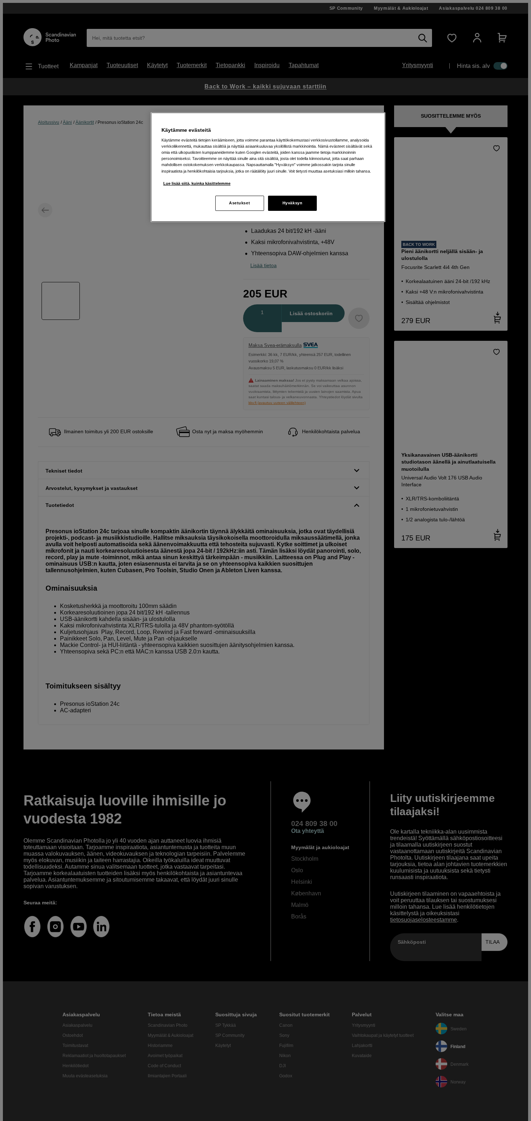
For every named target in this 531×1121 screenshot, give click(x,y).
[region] (268, 167)
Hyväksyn (292, 203)
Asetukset (239, 203)
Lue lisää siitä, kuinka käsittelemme (196, 183)
